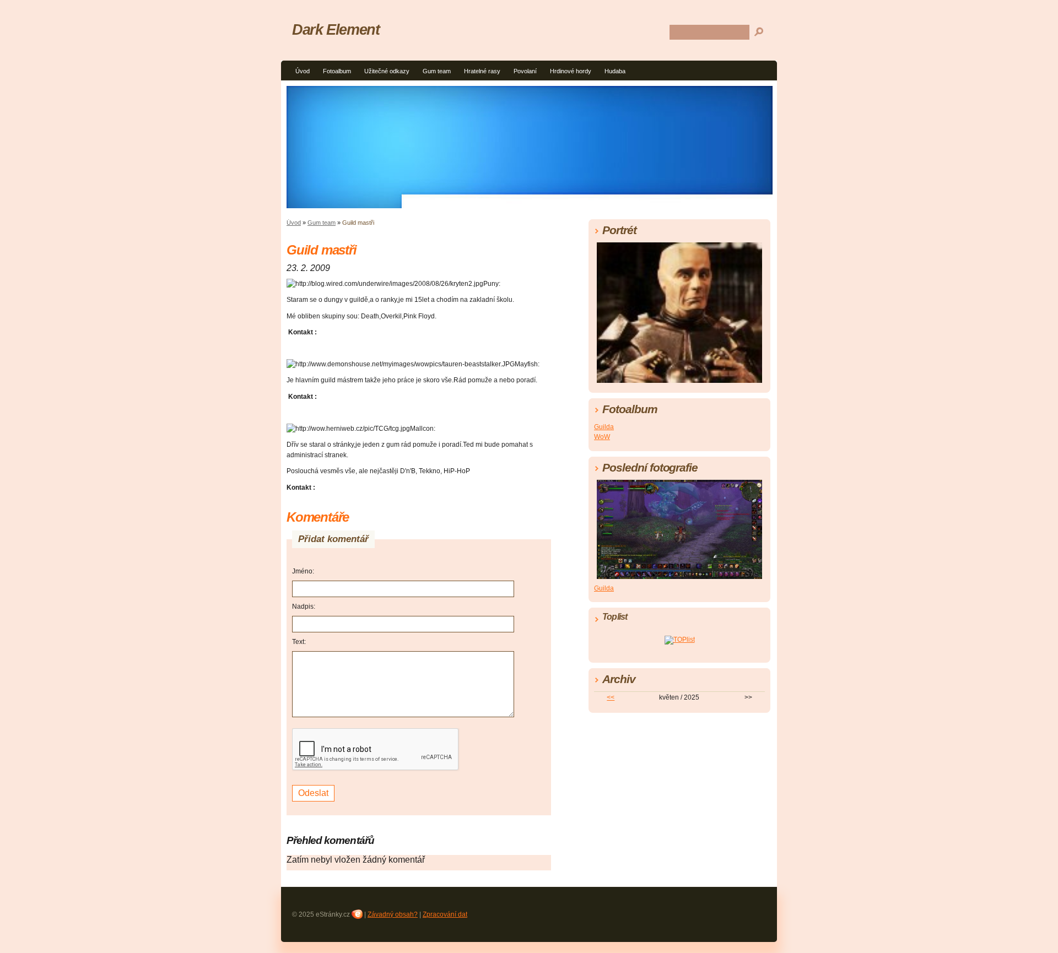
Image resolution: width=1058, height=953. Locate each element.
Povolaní (525, 71)
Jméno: (303, 571)
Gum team (437, 71)
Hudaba (614, 71)
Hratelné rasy (482, 71)
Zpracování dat (445, 914)
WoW (602, 437)
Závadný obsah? (393, 914)
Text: (299, 642)
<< (610, 697)
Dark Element (336, 29)
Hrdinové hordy (570, 71)
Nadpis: (303, 606)
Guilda (604, 427)
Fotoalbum (337, 71)
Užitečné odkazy (386, 71)
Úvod (302, 71)
